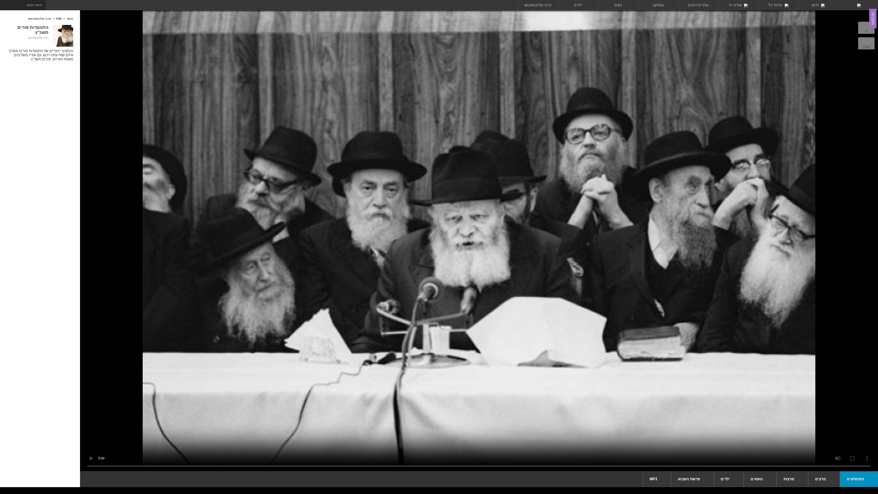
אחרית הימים (698, 5)
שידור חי (735, 5)
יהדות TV (775, 5)
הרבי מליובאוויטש (538, 5)
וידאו (815, 5)
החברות (873, 18)
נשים (618, 5)
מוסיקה (658, 5)
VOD (59, 18)
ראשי (70, 18)
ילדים (578, 5)
